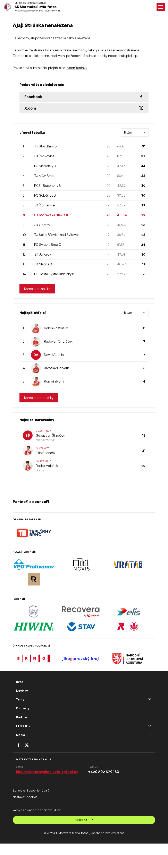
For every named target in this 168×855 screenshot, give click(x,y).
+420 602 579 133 (103, 771)
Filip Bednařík (45, 453)
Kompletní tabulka (37, 289)
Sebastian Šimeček (50, 435)
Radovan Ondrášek (58, 341)
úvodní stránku (76, 68)
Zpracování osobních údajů (31, 790)
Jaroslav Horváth (56, 368)
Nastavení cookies (25, 797)
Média (20, 735)
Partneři (22, 717)
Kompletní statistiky (38, 398)
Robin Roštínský (56, 328)
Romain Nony (54, 381)
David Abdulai (54, 355)
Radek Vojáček (47, 466)
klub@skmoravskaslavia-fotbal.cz (47, 771)
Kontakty (23, 708)
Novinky (22, 690)
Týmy (20, 699)
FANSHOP (23, 726)
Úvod (20, 682)
